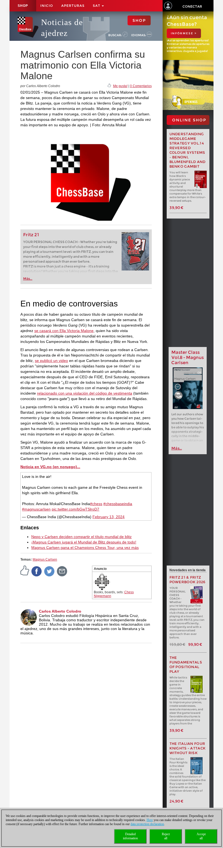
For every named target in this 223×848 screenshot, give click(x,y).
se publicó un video (51, 360)
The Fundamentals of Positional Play (185, 664)
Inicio (46, 6)
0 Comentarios (141, 86)
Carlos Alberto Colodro (60, 611)
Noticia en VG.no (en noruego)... (50, 467)
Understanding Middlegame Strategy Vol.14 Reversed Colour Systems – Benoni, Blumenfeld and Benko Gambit (187, 150)
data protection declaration (147, 824)
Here (150, 820)
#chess (96, 504)
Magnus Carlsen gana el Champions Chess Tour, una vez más (85, 547)
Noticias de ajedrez (62, 27)
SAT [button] (97, 6)
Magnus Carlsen (45, 559)
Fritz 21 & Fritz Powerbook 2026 (187, 579)
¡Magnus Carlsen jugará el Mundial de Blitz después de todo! (83, 542)
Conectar (192, 6)
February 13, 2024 (108, 517)
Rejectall (166, 836)
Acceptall (201, 836)
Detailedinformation (130, 836)
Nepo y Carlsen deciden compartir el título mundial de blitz (81, 536)
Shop (23, 6)
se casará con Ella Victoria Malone (64, 330)
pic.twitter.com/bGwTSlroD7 (75, 509)
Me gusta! (120, 86)
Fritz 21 (31, 234)
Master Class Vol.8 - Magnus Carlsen (187, 357)
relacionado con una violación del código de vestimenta (84, 393)
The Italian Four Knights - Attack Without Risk (187, 748)
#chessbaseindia (117, 504)
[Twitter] (49, 571)
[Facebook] (37, 571)
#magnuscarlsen (36, 509)
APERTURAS (73, 6)
